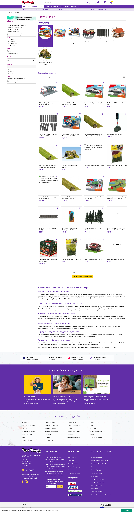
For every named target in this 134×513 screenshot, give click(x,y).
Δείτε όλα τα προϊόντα (45, 41)
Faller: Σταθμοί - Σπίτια (118, 41)
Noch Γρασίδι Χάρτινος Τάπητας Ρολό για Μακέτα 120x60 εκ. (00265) (94, 135)
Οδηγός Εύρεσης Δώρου (74, 467)
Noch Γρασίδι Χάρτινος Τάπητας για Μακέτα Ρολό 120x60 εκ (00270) (48, 166)
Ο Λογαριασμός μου (96, 457)
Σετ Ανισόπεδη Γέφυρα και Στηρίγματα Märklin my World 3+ (48, 197)
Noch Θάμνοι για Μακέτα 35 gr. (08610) (71, 259)
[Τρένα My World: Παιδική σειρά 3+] (59, 26)
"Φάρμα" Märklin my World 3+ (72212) (94, 259)
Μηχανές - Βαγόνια (89, 41)
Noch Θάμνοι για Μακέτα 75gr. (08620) (94, 165)
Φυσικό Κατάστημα (73, 463)
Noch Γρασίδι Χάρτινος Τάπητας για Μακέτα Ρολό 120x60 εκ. (70, 197)
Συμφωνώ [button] (126, 510)
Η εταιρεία (71, 460)
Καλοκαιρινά (54, 6)
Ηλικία (61, 6)
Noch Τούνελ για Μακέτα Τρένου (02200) (70, 166)
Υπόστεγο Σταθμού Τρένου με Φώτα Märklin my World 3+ (48, 103)
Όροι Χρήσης (94, 488)
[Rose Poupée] (32, 2)
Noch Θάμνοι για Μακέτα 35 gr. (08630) (117, 165)
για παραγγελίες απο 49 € (77, 359)
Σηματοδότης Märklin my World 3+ (115, 134)
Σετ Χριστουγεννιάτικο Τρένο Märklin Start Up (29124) (48, 260)
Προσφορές (75, 6)
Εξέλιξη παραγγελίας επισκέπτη (100, 460)
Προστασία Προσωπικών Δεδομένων (101, 495)
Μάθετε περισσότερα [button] (53, 510)
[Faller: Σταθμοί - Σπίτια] (118, 26)
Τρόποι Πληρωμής (96, 470)
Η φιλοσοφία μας (72, 457)
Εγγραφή (60, 486)
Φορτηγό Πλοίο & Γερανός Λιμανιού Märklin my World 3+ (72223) (70, 135)
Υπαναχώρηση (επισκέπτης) (98, 482)
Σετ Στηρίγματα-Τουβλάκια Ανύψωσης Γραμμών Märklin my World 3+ (116, 197)
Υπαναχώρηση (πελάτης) (97, 479)
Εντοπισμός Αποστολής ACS (99, 463)
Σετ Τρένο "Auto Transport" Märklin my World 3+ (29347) (94, 197)
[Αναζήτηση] (88, 2)
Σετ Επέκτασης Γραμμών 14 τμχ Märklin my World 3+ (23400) (48, 135)
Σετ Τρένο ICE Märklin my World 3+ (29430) (115, 103)
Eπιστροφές (94, 476)
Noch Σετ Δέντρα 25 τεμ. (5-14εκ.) (115, 259)
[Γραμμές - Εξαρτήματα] (103, 26)
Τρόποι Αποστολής (96, 473)
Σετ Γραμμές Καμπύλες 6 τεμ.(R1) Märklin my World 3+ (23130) (70, 229)
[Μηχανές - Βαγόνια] (88, 26)
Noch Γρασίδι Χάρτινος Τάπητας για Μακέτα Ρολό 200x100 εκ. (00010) (116, 229)
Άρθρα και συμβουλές (74, 473)
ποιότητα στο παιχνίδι (32, 359)
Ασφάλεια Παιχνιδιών (97, 491)
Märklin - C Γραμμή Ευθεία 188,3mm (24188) (47, 229)
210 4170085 (29, 470)
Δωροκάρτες (71, 470)
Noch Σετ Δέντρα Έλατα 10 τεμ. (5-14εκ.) (93, 229)
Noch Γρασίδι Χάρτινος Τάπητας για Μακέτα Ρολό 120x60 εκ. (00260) (70, 103)
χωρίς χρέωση (97, 359)
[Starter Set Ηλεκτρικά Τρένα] (74, 26)
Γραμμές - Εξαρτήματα (103, 41)
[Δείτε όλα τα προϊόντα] (45, 26)
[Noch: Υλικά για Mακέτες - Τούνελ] (45, 48)
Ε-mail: (23, 478)
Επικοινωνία (94, 467)
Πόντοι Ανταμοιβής (96, 485)
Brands (67, 6)
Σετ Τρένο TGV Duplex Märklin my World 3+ (94, 103)
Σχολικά (47, 6)
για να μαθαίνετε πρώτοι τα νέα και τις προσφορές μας (55, 482)
